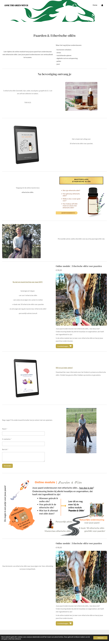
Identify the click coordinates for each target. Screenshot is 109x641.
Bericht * (5, 449)
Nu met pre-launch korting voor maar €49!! (28, 282)
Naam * (4, 429)
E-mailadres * (6, 439)
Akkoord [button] (100, 638)
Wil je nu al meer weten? (64, 368)
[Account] (102, 5)
